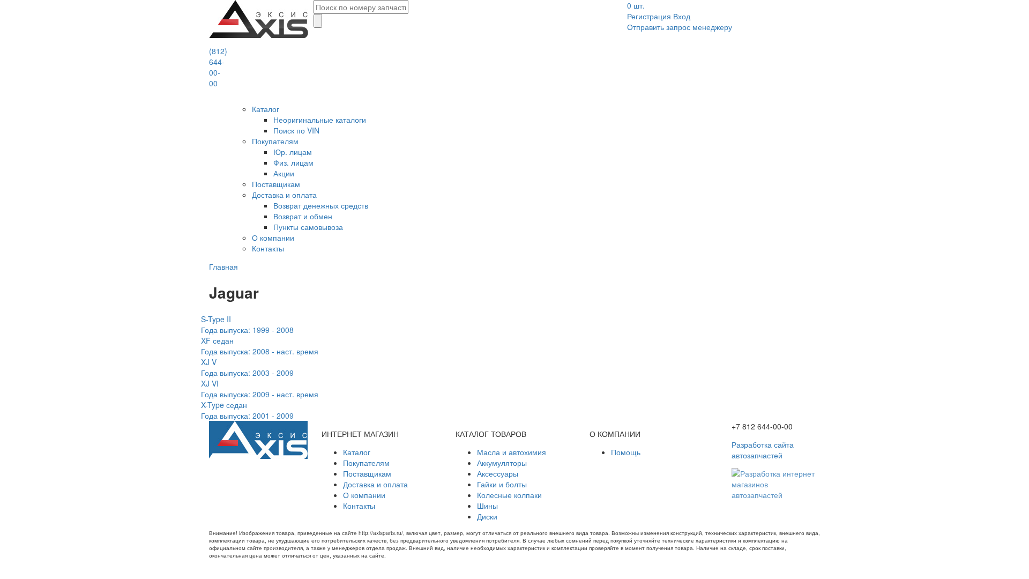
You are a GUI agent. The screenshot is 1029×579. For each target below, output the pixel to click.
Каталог (265, 108)
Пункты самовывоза (308, 226)
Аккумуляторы (502, 462)
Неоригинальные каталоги (319, 119)
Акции (283, 173)
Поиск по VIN (296, 130)
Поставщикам (276, 184)
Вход (681, 16)
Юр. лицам (292, 151)
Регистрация (649, 16)
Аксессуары (497, 473)
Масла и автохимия (511, 452)
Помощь (625, 452)
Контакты (268, 248)
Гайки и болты (502, 484)
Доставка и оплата (284, 194)
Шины (487, 505)
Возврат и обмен (302, 216)
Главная (223, 266)
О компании (273, 237)
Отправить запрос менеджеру (679, 26)
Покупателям (275, 141)
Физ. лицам (293, 162)
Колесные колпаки (509, 494)
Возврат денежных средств (320, 205)
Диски (487, 516)
